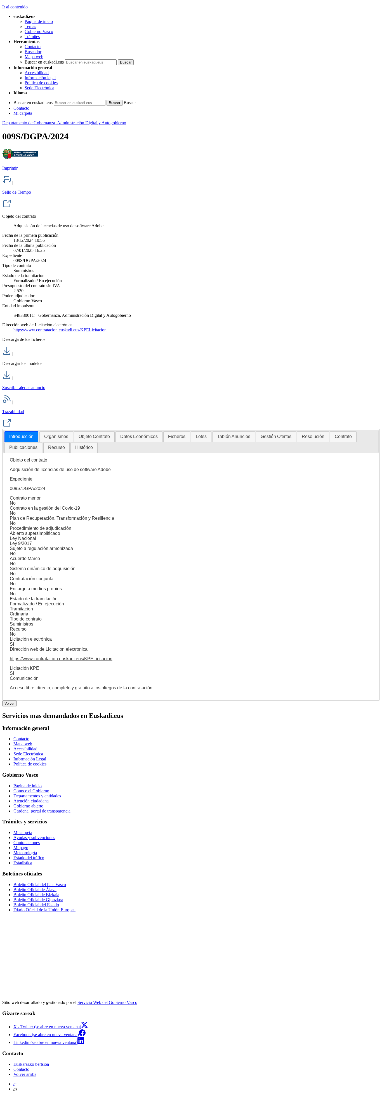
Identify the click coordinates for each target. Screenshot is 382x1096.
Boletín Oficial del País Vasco (39, 884)
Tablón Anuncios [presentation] (233, 436)
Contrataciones (26, 842)
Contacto (33, 46)
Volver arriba (24, 1074)
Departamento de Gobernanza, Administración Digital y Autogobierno (64, 122)
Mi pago (20, 847)
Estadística (22, 862)
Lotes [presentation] (201, 436)
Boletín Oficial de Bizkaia (36, 894)
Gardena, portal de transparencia (41, 811)
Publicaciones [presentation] (23, 447)
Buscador (33, 51)
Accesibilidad (37, 72)
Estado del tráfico (28, 857)
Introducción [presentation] (21, 436)
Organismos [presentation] (56, 436)
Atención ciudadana (31, 800)
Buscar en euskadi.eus (44, 62)
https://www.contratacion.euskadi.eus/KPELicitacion (60, 329)
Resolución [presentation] (313, 436)
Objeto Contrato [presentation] (94, 436)
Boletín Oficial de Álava (34, 889)
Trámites (32, 36)
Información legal (40, 77)
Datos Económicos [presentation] (139, 436)
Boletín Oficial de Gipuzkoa (38, 899)
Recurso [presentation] (56, 447)
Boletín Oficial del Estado (36, 904)
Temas (30, 26)
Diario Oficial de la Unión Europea (44, 909)
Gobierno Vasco (39, 31)
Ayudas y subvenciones (34, 837)
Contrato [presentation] (343, 436)
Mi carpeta (22, 113)
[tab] (21, 436)
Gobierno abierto (28, 806)
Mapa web (34, 56)
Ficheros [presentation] (176, 436)
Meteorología (25, 852)
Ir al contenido (15, 6)
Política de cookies (41, 82)
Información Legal (29, 759)
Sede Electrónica (39, 87)
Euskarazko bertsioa (31, 1064)
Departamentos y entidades (37, 795)
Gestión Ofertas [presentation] (276, 436)
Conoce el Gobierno (31, 790)
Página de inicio (39, 21)
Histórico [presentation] (84, 447)
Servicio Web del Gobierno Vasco (107, 1002)
